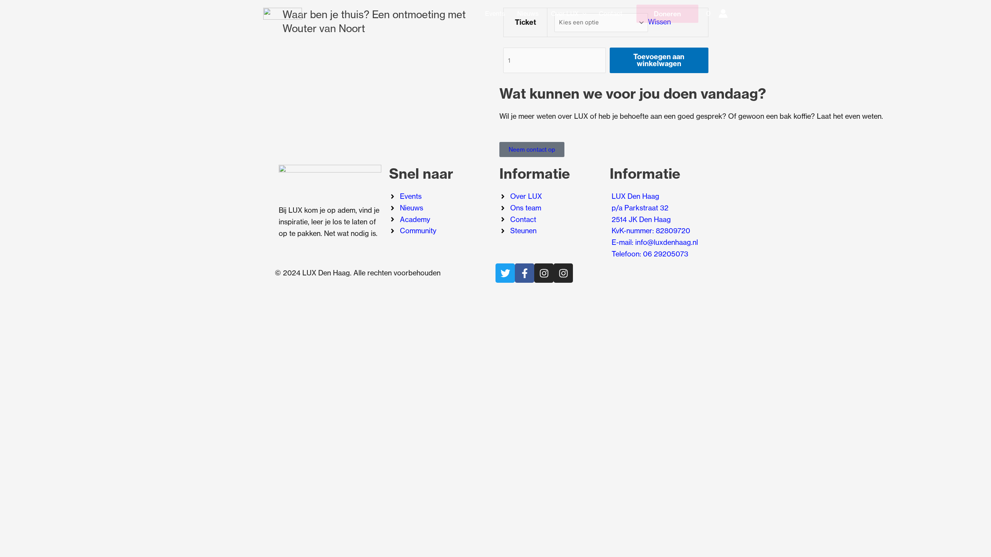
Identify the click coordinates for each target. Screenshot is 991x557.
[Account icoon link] (723, 13)
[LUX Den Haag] (282, 13)
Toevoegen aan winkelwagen (658, 60)
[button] (582, 13)
